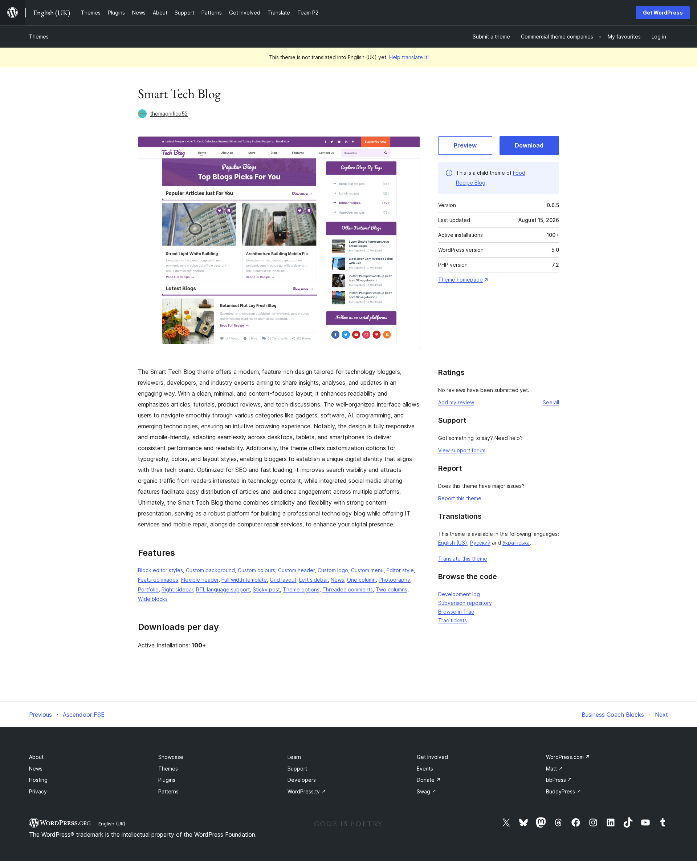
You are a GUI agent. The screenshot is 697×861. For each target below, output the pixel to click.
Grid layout (283, 580)
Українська (516, 542)
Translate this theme (462, 558)
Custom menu (367, 570)
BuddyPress (563, 791)
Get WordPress (663, 12)
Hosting (38, 780)
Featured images (158, 580)
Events (425, 768)
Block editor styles (160, 570)
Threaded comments (347, 589)
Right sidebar (177, 589)
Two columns (391, 589)
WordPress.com (568, 757)
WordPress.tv (307, 791)
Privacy (38, 791)
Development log (459, 594)
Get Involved (432, 757)
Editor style (400, 570)
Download (529, 145)
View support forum (461, 450)
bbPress (559, 780)
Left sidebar (313, 580)
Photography (394, 580)
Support (297, 768)
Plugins (166, 780)
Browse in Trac (456, 612)
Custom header (296, 570)
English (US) (452, 542)
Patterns (168, 791)
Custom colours (256, 570)
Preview (465, 145)
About (36, 757)
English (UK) (111, 823)
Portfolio (148, 589)
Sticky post (266, 589)
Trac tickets (452, 620)
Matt (554, 768)
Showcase (170, 757)
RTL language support (223, 589)
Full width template (244, 580)
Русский (480, 542)
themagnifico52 (169, 113)
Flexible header (200, 580)
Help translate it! (409, 57)
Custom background (210, 570)
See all (551, 402)
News (337, 580)
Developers (302, 780)
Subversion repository (465, 603)
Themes (39, 36)
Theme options (301, 589)
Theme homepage (460, 279)
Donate (429, 780)
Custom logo (333, 570)
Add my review (456, 402)
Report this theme (459, 498)
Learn (294, 757)
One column (361, 580)
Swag (426, 791)
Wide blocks (153, 599)
